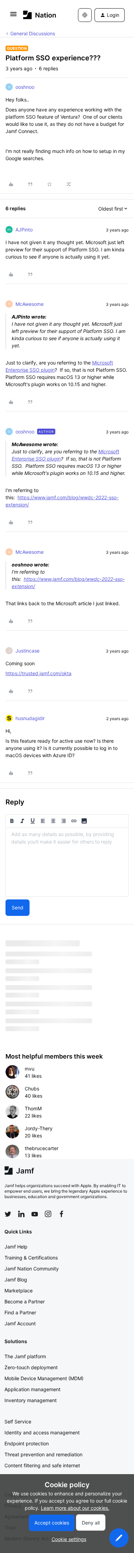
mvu (29, 1069)
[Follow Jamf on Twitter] (7, 1214)
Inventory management (30, 1400)
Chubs (32, 1088)
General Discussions (32, 33)
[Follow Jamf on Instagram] (48, 1213)
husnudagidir (30, 718)
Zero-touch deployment (31, 1367)
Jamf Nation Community (31, 1268)
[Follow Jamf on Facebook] (61, 1213)
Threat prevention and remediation (43, 1454)
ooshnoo (24, 87)
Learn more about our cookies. (75, 1508)
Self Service (17, 1421)
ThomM (33, 1108)
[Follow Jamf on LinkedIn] (21, 1213)
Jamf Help (15, 1247)
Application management (32, 1389)
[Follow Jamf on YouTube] (34, 1213)
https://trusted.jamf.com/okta (38, 673)
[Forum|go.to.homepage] (39, 15)
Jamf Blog (15, 1279)
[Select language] (85, 15)
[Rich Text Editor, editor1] (67, 862)
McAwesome (29, 304)
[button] (13, 16)
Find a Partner (20, 1312)
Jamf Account (20, 1323)
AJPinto (24, 229)
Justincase (27, 651)
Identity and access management (42, 1432)
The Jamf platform (25, 1356)
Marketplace (18, 1290)
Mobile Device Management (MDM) (43, 1378)
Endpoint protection (26, 1443)
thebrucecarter (41, 1148)
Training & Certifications (31, 1258)
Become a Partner (24, 1301)
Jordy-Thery (39, 1128)
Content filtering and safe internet (42, 1465)
